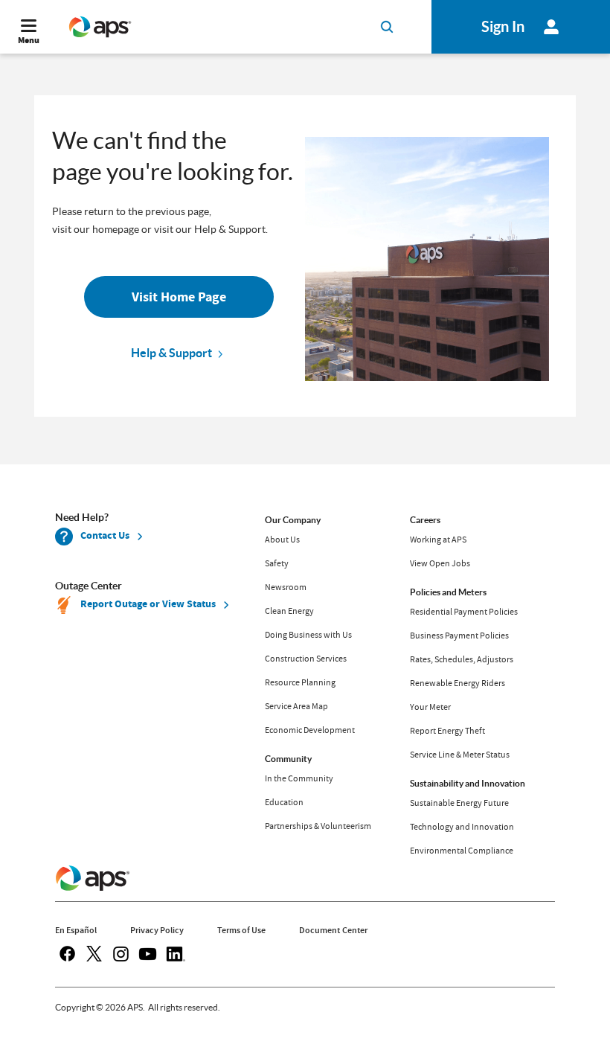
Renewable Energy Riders (457, 683)
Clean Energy (289, 611)
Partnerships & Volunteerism (318, 826)
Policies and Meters (448, 592)
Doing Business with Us (308, 635)
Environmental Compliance (461, 851)
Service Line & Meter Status (460, 755)
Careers (425, 520)
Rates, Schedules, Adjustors (461, 659)
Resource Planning (300, 682)
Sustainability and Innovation (467, 783)
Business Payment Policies (459, 635)
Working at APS (438, 539)
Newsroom (285, 587)
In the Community (299, 778)
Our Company (293, 520)
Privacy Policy (157, 930)
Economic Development (310, 730)
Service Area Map (296, 706)
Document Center (333, 930)
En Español (76, 930)
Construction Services (306, 659)
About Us (282, 539)
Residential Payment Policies (464, 612)
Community (288, 759)
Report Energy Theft (447, 731)
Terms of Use (241, 930)
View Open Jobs (440, 563)
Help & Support (171, 352)
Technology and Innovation (462, 827)
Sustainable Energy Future (459, 803)
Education (284, 802)
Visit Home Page (179, 297)
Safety (277, 563)
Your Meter (430, 707)
